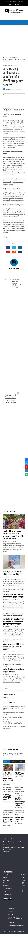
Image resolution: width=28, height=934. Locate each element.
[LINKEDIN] (20, 247)
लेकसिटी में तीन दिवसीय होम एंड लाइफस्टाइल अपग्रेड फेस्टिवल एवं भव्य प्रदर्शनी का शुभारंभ (13, 621)
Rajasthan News (15, 65)
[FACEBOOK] (8, 247)
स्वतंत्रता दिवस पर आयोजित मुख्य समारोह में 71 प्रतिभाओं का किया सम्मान (13, 754)
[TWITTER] (14, 247)
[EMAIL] (20, 252)
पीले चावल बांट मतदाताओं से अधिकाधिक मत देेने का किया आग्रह (17, 283)
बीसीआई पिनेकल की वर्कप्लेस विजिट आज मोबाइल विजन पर (19, 774)
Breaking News (6, 65)
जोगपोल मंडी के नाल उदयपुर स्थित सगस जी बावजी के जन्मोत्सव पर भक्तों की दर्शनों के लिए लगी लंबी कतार (14, 708)
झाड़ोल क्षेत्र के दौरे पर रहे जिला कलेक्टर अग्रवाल (20, 819)
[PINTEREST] (8, 252)
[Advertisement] (14, 42)
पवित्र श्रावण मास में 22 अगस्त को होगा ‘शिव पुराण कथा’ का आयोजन (13, 646)
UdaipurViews (7, 237)
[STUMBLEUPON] (14, 252)
